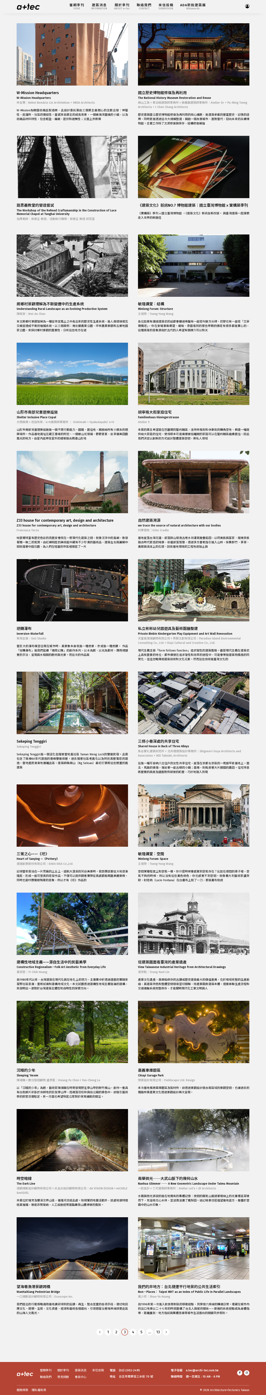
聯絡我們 (46, 1377)
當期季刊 (46, 1370)
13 (158, 1332)
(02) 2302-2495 (129, 1370)
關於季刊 (63, 1370)
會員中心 (80, 1377)
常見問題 (63, 1377)
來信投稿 (98, 1370)
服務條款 (22, 1390)
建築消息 (80, 1370)
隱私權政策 (39, 1390)
